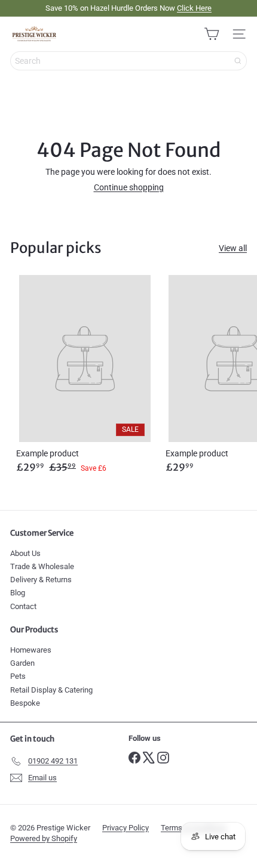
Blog (17, 592)
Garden (22, 663)
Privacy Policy (125, 827)
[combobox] (128, 60)
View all (233, 248)
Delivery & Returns (41, 579)
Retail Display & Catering (51, 689)
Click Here (194, 8)
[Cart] (211, 34)
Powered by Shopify (43, 838)
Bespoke (25, 703)
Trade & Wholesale (42, 566)
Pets (18, 676)
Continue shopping (129, 187)
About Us (25, 553)
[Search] (238, 60)
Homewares (30, 649)
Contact (23, 606)
